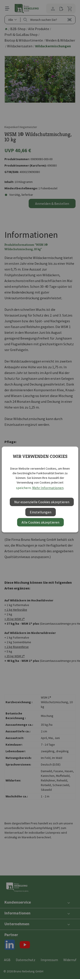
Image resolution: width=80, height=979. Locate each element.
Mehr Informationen (48, 488)
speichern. (24, 488)
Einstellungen (40, 512)
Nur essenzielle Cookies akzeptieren (41, 502)
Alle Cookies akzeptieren (40, 522)
